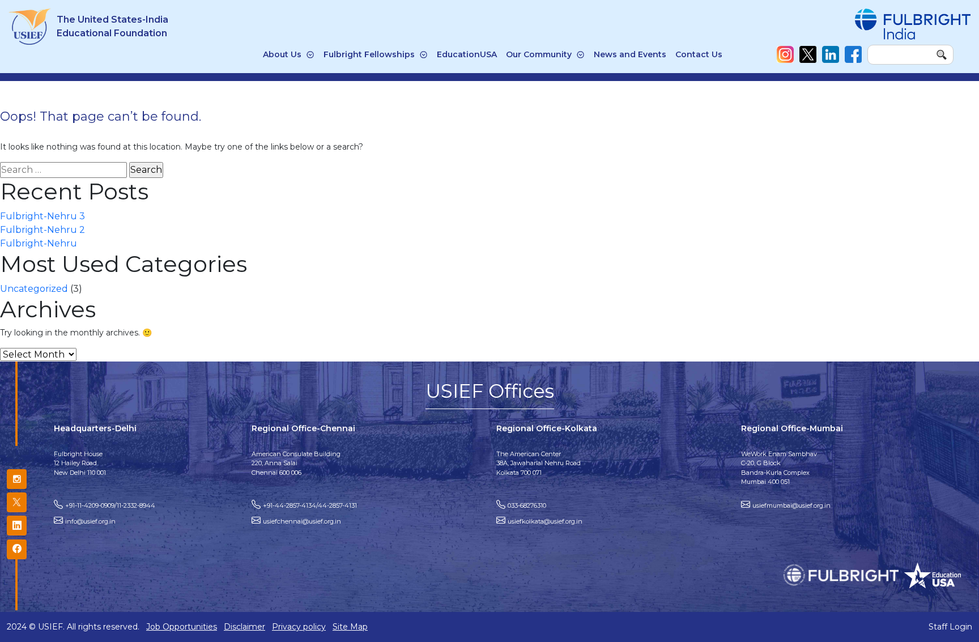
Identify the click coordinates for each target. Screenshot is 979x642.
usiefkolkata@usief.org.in (545, 521)
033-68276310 (527, 505)
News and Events (630, 54)
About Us (282, 54)
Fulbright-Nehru (38, 243)
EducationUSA (467, 54)
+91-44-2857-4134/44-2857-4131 (310, 505)
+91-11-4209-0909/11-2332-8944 (110, 505)
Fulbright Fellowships (369, 54)
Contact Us (698, 54)
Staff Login (950, 627)
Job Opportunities (181, 627)
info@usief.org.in (90, 521)
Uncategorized (34, 288)
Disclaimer (244, 627)
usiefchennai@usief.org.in (302, 521)
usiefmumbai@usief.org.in (791, 505)
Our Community (539, 54)
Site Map (350, 627)
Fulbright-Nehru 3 (42, 216)
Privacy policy (299, 627)
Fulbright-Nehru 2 (42, 229)
